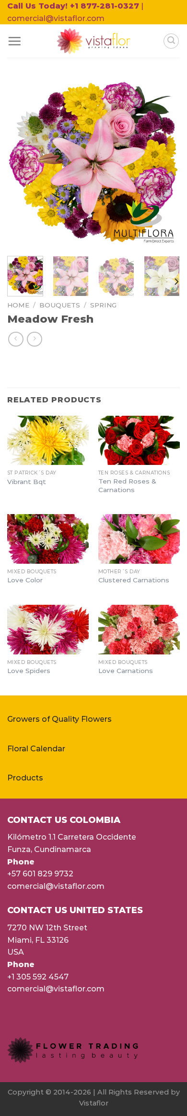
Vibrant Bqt (26, 481)
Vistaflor (93, 1103)
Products (25, 777)
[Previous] (22, 163)
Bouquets (59, 305)
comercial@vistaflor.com (56, 886)
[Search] (171, 41)
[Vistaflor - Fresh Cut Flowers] (93, 41)
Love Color (25, 580)
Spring (103, 305)
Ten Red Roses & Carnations (127, 485)
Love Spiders (28, 670)
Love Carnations (125, 670)
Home (18, 305)
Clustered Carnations (133, 580)
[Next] (164, 163)
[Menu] (14, 41)
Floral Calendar (36, 748)
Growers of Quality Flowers (59, 719)
